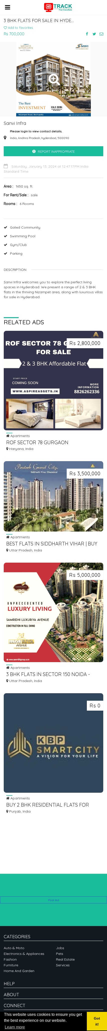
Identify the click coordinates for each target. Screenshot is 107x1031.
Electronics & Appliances (24, 953)
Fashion (10, 959)
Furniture (11, 965)
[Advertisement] (53, 888)
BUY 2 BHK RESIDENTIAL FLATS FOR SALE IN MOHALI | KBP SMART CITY (47, 805)
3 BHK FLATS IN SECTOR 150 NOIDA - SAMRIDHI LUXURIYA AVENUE (48, 674)
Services (63, 965)
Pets (59, 953)
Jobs (60, 948)
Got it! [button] (97, 1021)
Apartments (19, 436)
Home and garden (19, 971)
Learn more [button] (15, 1027)
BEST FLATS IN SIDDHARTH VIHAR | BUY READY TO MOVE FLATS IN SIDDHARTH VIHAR (51, 544)
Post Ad (53, 900)
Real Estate (65, 959)
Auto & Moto (14, 948)
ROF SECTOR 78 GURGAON (37, 442)
